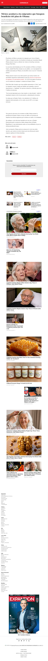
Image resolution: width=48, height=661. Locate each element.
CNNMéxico (12, 152)
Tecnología (33, 7)
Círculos (3, 521)
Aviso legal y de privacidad (23, 653)
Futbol (2, 573)
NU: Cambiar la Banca (24, 635)
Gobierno (3, 508)
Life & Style (3, 535)
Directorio (24, 656)
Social (2, 555)
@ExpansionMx (15, 147)
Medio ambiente (5, 554)
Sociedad (3, 515)
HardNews (19, 136)
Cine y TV (3, 540)
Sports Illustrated (5, 572)
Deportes (3, 539)
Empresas (13, 7)
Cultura (2, 525)
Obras (37, 7)
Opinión (3, 514)
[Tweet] (29, 23)
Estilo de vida (4, 533)
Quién (2, 517)
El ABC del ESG (4, 561)
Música (2, 541)
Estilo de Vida (4, 590)
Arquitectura (4, 549)
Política (17, 7)
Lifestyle (3, 579)
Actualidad (3, 566)
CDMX (2, 511)
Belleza (3, 523)
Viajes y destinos (5, 586)
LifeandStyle (4, 504)
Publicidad (24, 649)
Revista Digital (45, 2)
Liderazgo (3, 567)
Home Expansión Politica (6, 496)
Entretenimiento (4, 537)
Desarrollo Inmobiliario (6, 547)
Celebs (2, 531)
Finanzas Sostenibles (6, 559)
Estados (3, 512)
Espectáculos (4, 518)
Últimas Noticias (7, 7)
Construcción (4, 546)
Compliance (23, 651)
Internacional (27, 7)
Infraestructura (4, 548)
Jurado (2, 591)
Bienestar (3, 589)
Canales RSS (23, 655)
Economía (22, 7)
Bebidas (3, 585)
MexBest (3, 583)
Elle (2, 528)
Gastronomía (4, 584)
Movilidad (3, 558)
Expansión (3, 493)
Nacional (14, 136)
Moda (2, 522)
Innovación (3, 560)
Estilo (2, 536)
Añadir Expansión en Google (41, 23)
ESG (40, 7)
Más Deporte (4, 578)
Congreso (3, 510)
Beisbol (3, 574)
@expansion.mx (24, 641)
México (2, 509)
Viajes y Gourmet (5, 524)
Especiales (3, 570)
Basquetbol (3, 577)
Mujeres (44, 7)
